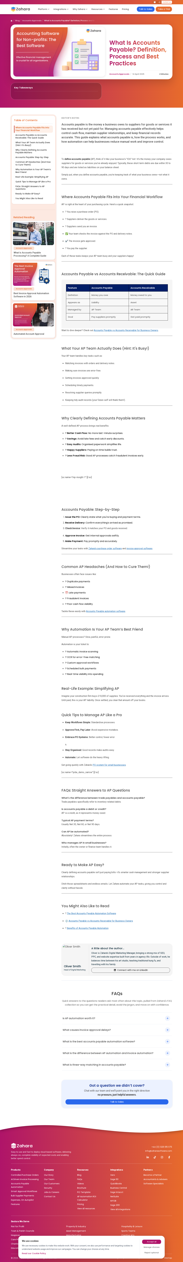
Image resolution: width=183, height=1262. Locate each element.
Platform (42, 9)
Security (48, 1187)
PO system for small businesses (109, 765)
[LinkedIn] (148, 1157)
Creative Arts (127, 1235)
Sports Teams (128, 1230)
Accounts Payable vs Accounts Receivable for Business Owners (126, 330)
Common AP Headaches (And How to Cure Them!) (33, 163)
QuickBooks (116, 1183)
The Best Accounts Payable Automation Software (91, 913)
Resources (97, 9)
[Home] (12, 21)
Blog (17, 20)
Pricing (125, 9)
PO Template (83, 1192)
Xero (112, 1175)
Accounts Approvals (31, 20)
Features (113, 9)
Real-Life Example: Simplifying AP (31, 177)
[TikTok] (155, 1157)
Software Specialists (154, 1183)
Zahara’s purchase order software (105, 548)
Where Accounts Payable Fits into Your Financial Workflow (32, 129)
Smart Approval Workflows (24, 1191)
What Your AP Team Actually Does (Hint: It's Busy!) (32, 144)
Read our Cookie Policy (34, 1253)
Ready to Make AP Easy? (27, 193)
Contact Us (49, 1196)
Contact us (167, 2)
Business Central (118, 1187)
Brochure (81, 1187)
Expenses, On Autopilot (22, 1199)
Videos (80, 1183)
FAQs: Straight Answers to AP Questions (29, 188)
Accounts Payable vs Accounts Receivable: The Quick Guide (31, 136)
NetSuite (114, 1196)
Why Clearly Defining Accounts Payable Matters (31, 151)
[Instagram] (162, 1157)
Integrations (59, 9)
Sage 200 (115, 1205)
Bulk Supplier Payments (22, 1195)
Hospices (15, 1235)
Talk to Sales (145, 9)
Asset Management (76, 1230)
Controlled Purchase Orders (25, 1175)
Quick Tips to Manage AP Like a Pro (33, 181)
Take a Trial (164, 9)
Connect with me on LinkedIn (132, 970)
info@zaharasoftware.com (158, 1150)
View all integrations (120, 1209)
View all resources (86, 1208)
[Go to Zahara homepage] (21, 1146)
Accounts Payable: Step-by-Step (31, 157)
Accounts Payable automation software (105, 611)
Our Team (49, 1179)
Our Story (48, 1175)
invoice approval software (139, 548)
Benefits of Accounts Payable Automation (88, 928)
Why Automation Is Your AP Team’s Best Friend (33, 171)
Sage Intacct (116, 1192)
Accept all (151, 1241)
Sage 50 (114, 1179)
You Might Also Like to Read (29, 198)
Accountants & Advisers (155, 1179)
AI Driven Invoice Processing (25, 1179)
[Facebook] (169, 1157)
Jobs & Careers (51, 1192)
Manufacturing (73, 1235)
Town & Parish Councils (22, 1230)
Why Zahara (79, 9)
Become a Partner (153, 1175)
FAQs (79, 1179)
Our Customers (51, 1183)
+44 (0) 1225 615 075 (162, 1146)
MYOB (113, 1200)
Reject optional (152, 1252)
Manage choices (152, 1247)
